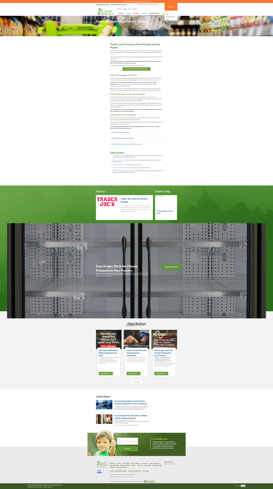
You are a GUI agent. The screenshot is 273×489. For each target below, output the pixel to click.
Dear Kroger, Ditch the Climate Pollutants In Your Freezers (163, 353)
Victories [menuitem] (125, 9)
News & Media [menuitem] (126, 463)
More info (50, 487)
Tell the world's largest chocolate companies (123, 170)
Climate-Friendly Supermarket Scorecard (148, 80)
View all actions (136, 382)
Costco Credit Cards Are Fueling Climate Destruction (136, 353)
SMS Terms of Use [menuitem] (157, 465)
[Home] (106, 11)
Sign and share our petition (119, 155)
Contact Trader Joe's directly (120, 160)
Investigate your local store (119, 164)
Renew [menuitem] (167, 14)
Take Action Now (171, 267)
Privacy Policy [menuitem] (147, 465)
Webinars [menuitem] (137, 463)
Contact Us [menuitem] (112, 467)
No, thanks (237, 486)
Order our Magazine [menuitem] (154, 463)
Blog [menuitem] (129, 9)
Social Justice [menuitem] (154, 13)
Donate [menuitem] (167, 19)
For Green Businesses (102, 4)
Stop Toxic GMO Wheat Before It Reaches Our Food (108, 353)
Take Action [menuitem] (134, 9)
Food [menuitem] (128, 13)
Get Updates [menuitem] (144, 463)
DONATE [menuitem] (171, 7)
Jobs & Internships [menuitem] (114, 465)
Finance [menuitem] (136, 13)
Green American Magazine (119, 4)
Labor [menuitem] (144, 13)
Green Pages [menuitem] (145, 471)
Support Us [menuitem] (140, 465)
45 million (118, 90)
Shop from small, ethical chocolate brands (123, 167)
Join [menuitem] (166, 11)
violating (140, 82)
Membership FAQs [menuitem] (125, 465)
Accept (243, 486)
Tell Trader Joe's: (136, 69)
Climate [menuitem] (120, 13)
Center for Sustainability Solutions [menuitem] (118, 471)
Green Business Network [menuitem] (134, 471)
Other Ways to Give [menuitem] (170, 16)
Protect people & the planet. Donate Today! (136, 1)
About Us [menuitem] (119, 9)
